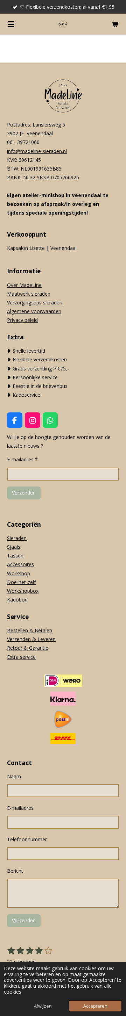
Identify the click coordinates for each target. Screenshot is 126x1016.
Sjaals (13, 546)
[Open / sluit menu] (11, 24)
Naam (14, 776)
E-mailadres (20, 808)
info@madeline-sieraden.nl (37, 151)
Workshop (18, 573)
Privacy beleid (22, 320)
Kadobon (17, 599)
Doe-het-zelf (21, 582)
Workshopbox (22, 591)
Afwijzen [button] (43, 1006)
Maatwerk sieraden (28, 293)
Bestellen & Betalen (29, 630)
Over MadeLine (24, 285)
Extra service (21, 657)
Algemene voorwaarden (34, 311)
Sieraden (17, 538)
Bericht (15, 870)
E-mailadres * (22, 459)
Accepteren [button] (95, 1006)
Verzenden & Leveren (31, 639)
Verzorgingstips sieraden (34, 302)
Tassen (15, 555)
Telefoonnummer (27, 839)
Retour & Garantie (27, 647)
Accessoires (20, 564)
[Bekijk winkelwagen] (114, 24)
